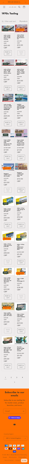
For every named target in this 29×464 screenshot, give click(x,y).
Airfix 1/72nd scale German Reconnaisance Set (20, 37)
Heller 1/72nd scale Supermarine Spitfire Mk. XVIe (20, 247)
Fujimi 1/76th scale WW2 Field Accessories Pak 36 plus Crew (8, 143)
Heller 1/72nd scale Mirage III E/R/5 (21, 209)
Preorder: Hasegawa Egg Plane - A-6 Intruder (20, 348)
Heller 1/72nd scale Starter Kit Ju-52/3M (8, 245)
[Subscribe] (23, 411)
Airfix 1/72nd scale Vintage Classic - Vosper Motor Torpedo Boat (21, 72)
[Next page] (14, 382)
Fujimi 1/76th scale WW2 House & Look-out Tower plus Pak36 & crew (20, 143)
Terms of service (9, 460)
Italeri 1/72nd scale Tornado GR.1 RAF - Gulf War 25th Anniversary (8, 350)
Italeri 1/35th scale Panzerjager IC (20, 280)
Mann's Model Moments (13, 454)
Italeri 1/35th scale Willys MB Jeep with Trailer (8, 314)
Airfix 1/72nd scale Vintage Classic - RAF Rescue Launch (7, 71)
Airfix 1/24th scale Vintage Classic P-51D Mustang (7, 37)
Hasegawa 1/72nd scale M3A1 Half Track (20, 174)
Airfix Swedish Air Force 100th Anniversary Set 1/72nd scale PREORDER (8, 107)
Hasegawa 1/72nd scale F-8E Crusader (8, 175)
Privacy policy (22, 457)
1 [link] (5, 377)
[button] (4, 7)
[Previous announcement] (3, 2)
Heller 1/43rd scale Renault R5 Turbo (7, 210)
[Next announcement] (25, 2)
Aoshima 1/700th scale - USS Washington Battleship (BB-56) (21, 107)
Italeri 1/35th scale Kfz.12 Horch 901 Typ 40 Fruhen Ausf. (7, 280)
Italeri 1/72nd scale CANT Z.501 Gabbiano (21, 315)
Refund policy (13, 457)
